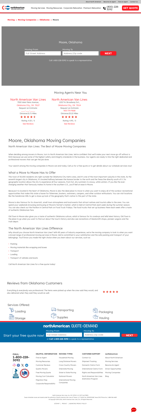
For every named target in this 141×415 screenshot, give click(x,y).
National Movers (65, 376)
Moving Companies (27, 20)
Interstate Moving (66, 369)
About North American (93, 2)
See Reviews (28, 124)
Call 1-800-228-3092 (57, 60)
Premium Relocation (92, 8)
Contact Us (134, 2)
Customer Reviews (43, 365)
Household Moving (66, 358)
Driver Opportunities (113, 369)
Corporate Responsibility (45, 384)
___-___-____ (28, 110)
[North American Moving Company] (13, 11)
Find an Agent (123, 2)
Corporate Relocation (72, 8)
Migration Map (41, 380)
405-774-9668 (69, 110)
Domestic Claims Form (91, 365)
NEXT (108, 53)
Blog (107, 376)
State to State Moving (67, 372)
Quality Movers (42, 369)
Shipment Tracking (89, 361)
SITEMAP (56, 403)
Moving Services (38, 8)
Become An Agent (110, 2)
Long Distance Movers (67, 361)
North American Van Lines (28, 99)
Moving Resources (54, 8)
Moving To (67, 49)
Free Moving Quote (43, 372)
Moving (11, 20)
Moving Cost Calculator (45, 376)
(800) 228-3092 (113, 8)
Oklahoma (45, 20)
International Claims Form (92, 369)
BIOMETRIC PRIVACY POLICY (78, 403)
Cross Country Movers (67, 365)
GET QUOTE (130, 8)
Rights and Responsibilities (92, 372)
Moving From (31, 49)
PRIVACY (64, 403)
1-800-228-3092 (21, 357)
